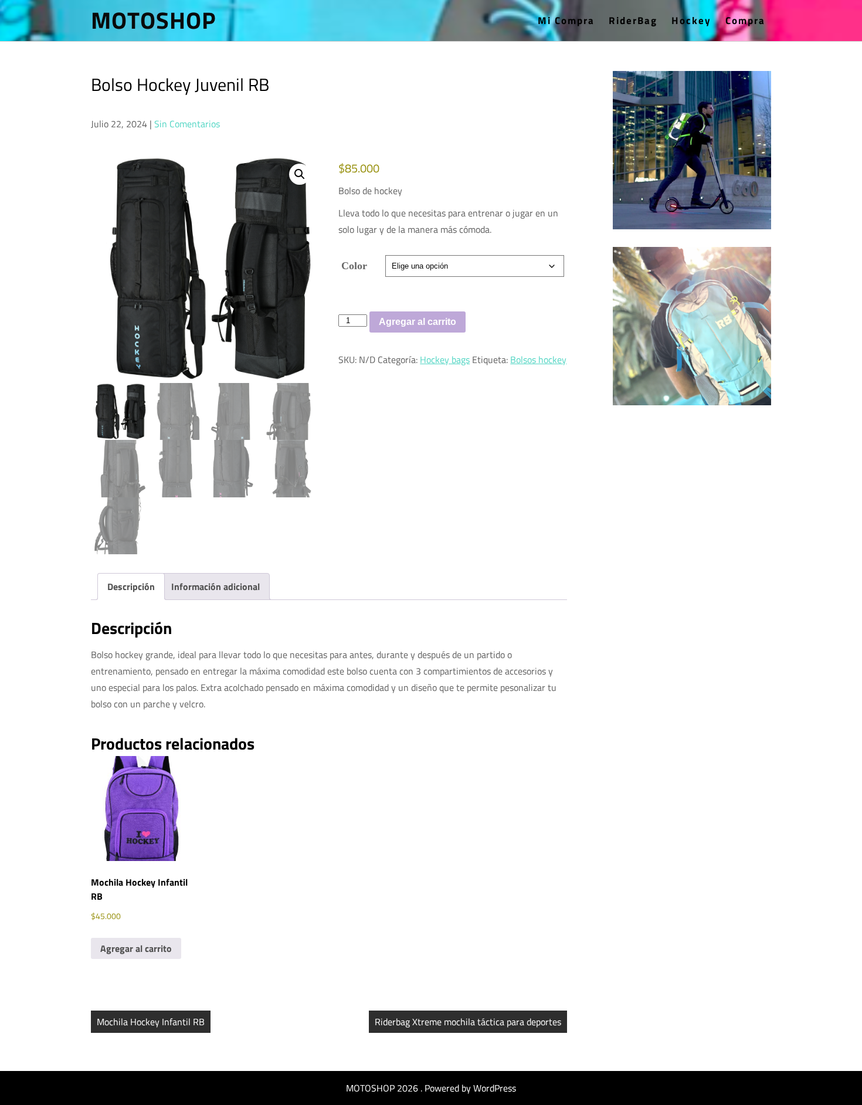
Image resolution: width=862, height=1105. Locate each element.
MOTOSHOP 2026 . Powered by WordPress (431, 1088)
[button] (299, 174)
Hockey (691, 20)
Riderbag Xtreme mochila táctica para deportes (468, 1022)
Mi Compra (566, 20)
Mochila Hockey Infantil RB (151, 1022)
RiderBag (633, 20)
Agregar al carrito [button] (136, 948)
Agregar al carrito (417, 322)
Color (354, 266)
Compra (745, 20)
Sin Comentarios (187, 124)
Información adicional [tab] (215, 586)
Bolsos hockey (538, 359)
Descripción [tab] (131, 586)
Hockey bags (445, 359)
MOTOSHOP (153, 20)
